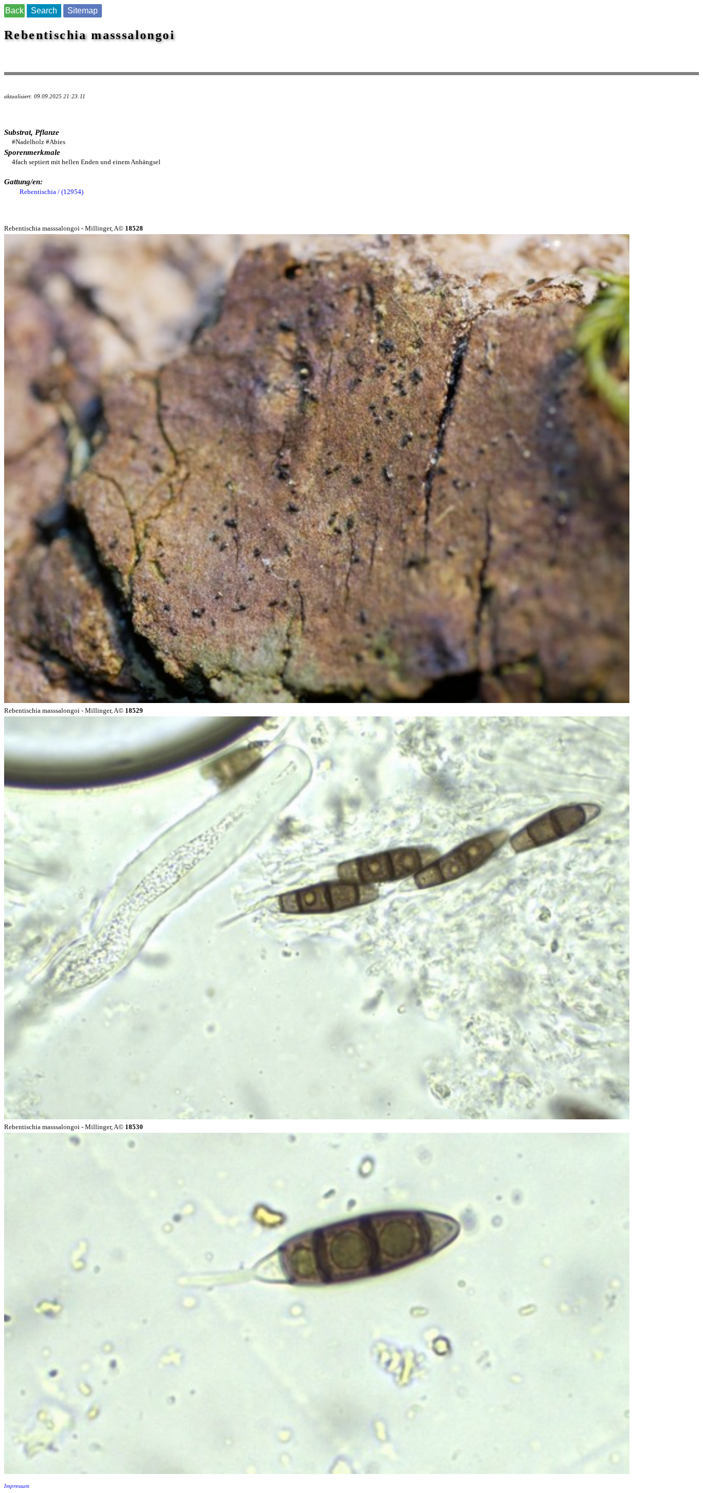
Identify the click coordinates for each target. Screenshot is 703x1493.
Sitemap (82, 10)
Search (44, 10)
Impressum (16, 1486)
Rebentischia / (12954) (51, 192)
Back (14, 10)
